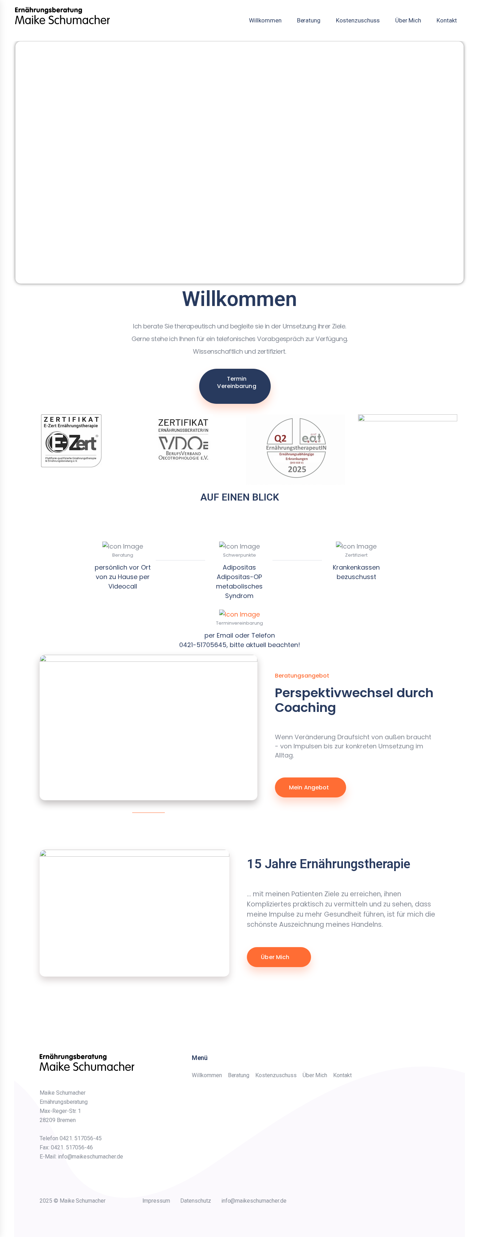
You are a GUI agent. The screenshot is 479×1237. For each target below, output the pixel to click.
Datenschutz (195, 1200)
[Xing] (352, 1202)
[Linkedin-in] (365, 1202)
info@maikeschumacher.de (253, 1200)
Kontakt (447, 20)
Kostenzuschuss (357, 20)
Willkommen (265, 20)
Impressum (156, 1200)
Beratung (309, 20)
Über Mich (408, 20)
